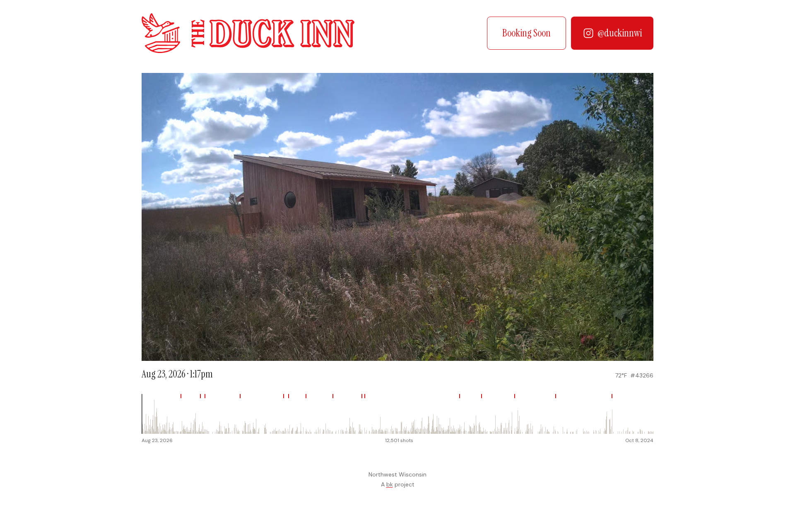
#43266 (641, 375)
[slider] (397, 414)
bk (389, 484)
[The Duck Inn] (248, 33)
